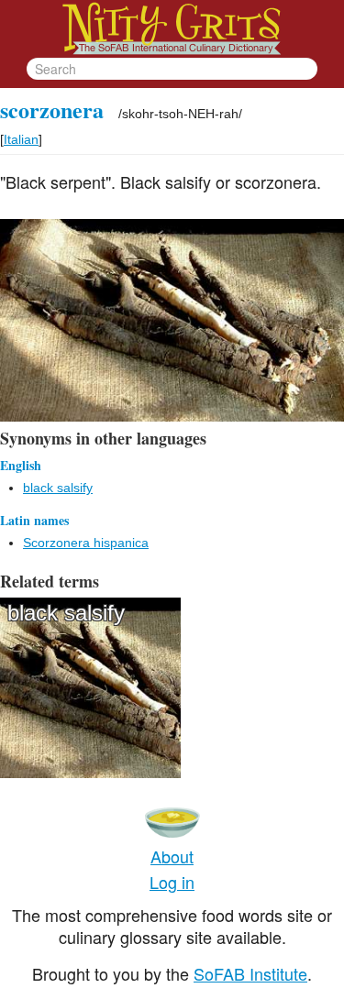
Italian (21, 139)
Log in (172, 882)
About (172, 856)
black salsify (58, 487)
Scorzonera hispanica (86, 542)
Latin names (34, 520)
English (20, 465)
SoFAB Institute (250, 973)
